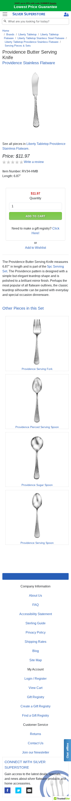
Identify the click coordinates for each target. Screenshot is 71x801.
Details (53, 3)
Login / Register (35, 678)
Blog (35, 651)
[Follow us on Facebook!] (7, 790)
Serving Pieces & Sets (18, 45)
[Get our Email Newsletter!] (29, 790)
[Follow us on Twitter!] (18, 790)
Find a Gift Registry (35, 715)
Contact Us (35, 743)
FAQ (35, 604)
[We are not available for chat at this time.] (67, 750)
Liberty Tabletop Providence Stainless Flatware (31, 41)
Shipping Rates (35, 641)
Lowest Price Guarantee (35, 7)
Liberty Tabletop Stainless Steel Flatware (41, 38)
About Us (35, 595)
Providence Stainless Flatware (28, 63)
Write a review (34, 162)
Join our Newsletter (35, 752)
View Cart (35, 687)
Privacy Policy (36, 632)
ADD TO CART (35, 216)
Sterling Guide (35, 623)
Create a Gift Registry (35, 706)
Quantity (35, 198)
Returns (35, 734)
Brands (10, 34)
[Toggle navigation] (5, 14)
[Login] (66, 15)
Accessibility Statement (35, 614)
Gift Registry (35, 697)
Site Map (35, 660)
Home (5, 30)
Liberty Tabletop (27, 34)
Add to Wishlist (35, 247)
